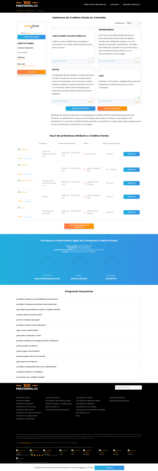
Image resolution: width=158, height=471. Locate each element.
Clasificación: (120, 23)
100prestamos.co (26, 442)
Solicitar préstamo (112, 108)
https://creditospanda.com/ (26, 66)
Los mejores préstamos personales (79, 226)
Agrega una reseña (31, 37)
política (81, 468)
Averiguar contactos (24, 75)
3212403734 (21, 59)
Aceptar (109, 468)
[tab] (79, 299)
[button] (79, 299)
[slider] (37, 455)
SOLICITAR (31, 72)
